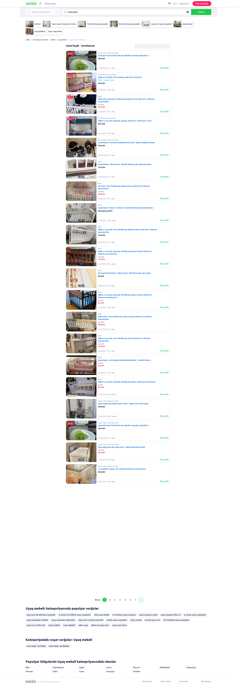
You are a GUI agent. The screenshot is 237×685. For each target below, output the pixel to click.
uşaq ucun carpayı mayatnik (90, 620)
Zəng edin (164, 68)
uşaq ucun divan (119, 625)
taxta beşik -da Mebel (36, 646)
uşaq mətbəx (54, 625)
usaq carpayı (136, 620)
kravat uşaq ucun (152, 620)
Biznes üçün (50, 3)
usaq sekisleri (69, 625)
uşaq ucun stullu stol (36, 625)
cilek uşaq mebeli (101, 615)
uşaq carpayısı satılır (148, 615)
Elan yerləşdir (202, 3)
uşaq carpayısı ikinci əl (171, 615)
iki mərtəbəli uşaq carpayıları (176, 620)
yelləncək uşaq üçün (100, 625)
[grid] (118, 323)
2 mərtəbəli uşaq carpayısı (124, 615)
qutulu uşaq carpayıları (117, 620)
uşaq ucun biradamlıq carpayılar (41, 615)
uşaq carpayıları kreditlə (37, 620)
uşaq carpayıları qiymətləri (63, 620)
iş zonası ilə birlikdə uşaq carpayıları (75, 615)
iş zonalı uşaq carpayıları (195, 615)
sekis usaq (83, 625)
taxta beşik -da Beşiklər (59, 646)
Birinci (97, 600)
